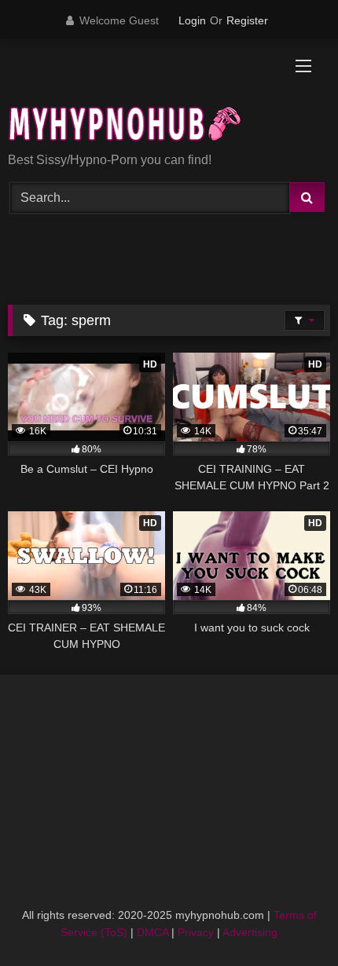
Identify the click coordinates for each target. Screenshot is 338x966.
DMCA (152, 932)
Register (247, 20)
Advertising (249, 932)
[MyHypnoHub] (138, 97)
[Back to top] (289, 919)
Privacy (196, 932)
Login (192, 20)
